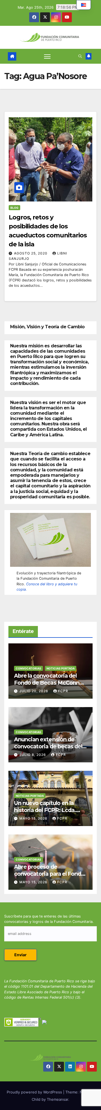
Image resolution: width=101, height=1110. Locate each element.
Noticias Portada (61, 668)
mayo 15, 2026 (34, 818)
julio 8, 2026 (33, 755)
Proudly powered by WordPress (35, 1092)
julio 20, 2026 (34, 691)
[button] (80, 56)
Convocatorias (28, 668)
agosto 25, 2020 (31, 253)
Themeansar (57, 1099)
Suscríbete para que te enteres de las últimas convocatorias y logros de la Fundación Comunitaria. (49, 919)
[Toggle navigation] (47, 56)
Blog (14, 207)
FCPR (63, 691)
